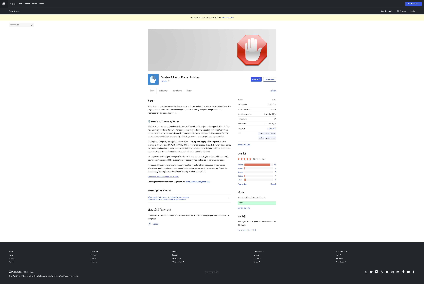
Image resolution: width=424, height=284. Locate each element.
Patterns (94, 262)
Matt (338, 255)
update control (270, 138)
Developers (176, 258)
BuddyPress (341, 262)
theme (273, 133)
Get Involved (258, 251)
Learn (174, 251)
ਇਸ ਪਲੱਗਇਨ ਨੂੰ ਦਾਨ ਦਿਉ (247, 230)
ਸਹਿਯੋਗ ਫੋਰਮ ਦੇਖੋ (244, 208)
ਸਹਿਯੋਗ (273, 91)
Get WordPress (414, 4)
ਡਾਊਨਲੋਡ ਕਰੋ (256, 79)
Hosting (11, 258)
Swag (257, 262)
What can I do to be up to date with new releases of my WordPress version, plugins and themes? (168, 198)
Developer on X (154, 177)
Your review (242, 184)
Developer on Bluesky (170, 177)
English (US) (271, 128)
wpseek (164, 81)
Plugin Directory (15, 11)
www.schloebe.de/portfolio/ (198, 182)
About (11, 251)
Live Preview (270, 79)
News (11, 255)
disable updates (264, 133)
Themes (94, 255)
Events (256, 255)
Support (175, 255)
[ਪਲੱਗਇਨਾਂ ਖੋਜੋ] (32, 25)
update (261, 138)
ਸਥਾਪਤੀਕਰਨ (177, 91)
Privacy (11, 262)
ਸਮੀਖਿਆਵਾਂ (163, 91)
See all (273, 184)
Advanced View (244, 144)
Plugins (93, 258)
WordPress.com (342, 251)
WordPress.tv (178, 262)
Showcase (94, 251)
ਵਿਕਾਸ (189, 91)
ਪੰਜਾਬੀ (31, 272)
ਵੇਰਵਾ (152, 91)
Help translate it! (228, 17)
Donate (257, 258)
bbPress (340, 258)
